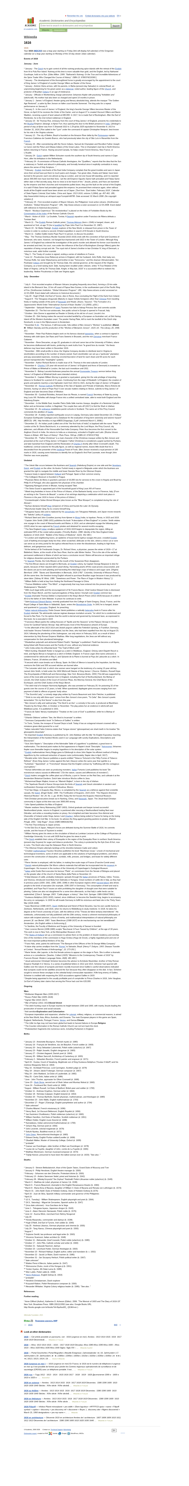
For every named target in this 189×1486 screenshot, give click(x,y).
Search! (116, 26)
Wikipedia (45, 30)
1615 (30, 1325)
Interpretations (59, 30)
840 (115, 1325)
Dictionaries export (30, 1433)
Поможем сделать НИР (46, 1321)
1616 (26, 1337)
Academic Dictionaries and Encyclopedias (62, 20)
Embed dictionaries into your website (100, 16)
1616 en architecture (33, 1417)
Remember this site (75, 16)
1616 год (28, 1375)
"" (62, 946)
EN (118, 16)
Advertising (67, 1429)
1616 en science (31, 1383)
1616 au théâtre (31, 1391)
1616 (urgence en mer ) (35, 1364)
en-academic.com (30, 29)
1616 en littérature (32, 1399)
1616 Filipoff (30, 1407)
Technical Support (57, 1429)
